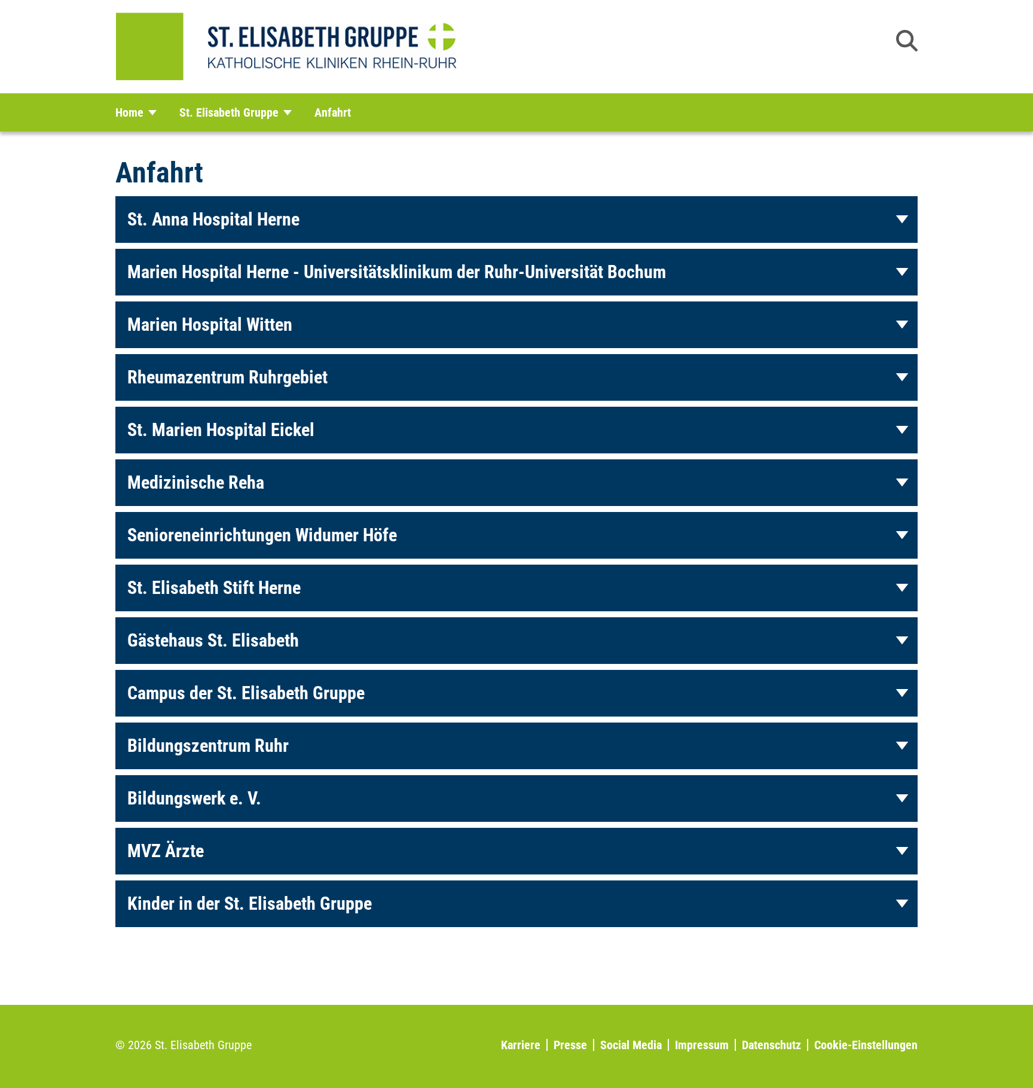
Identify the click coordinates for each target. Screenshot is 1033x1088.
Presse (570, 1045)
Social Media (631, 1045)
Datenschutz (771, 1045)
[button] (907, 40)
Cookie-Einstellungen (866, 1045)
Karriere (520, 1045)
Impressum (702, 1045)
